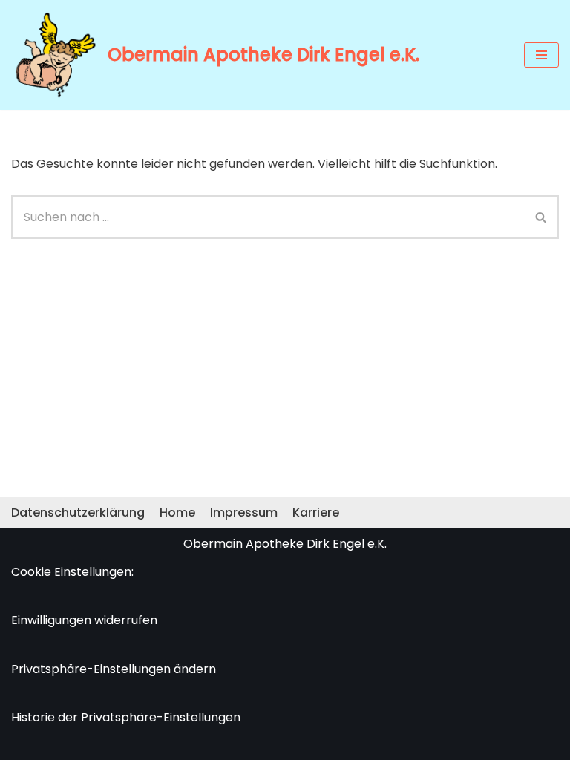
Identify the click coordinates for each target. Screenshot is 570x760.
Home (177, 512)
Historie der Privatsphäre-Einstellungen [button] (125, 717)
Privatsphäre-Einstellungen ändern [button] (113, 669)
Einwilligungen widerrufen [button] (84, 620)
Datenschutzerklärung (78, 512)
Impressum (244, 512)
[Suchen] (541, 217)
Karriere (315, 512)
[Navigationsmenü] (541, 55)
